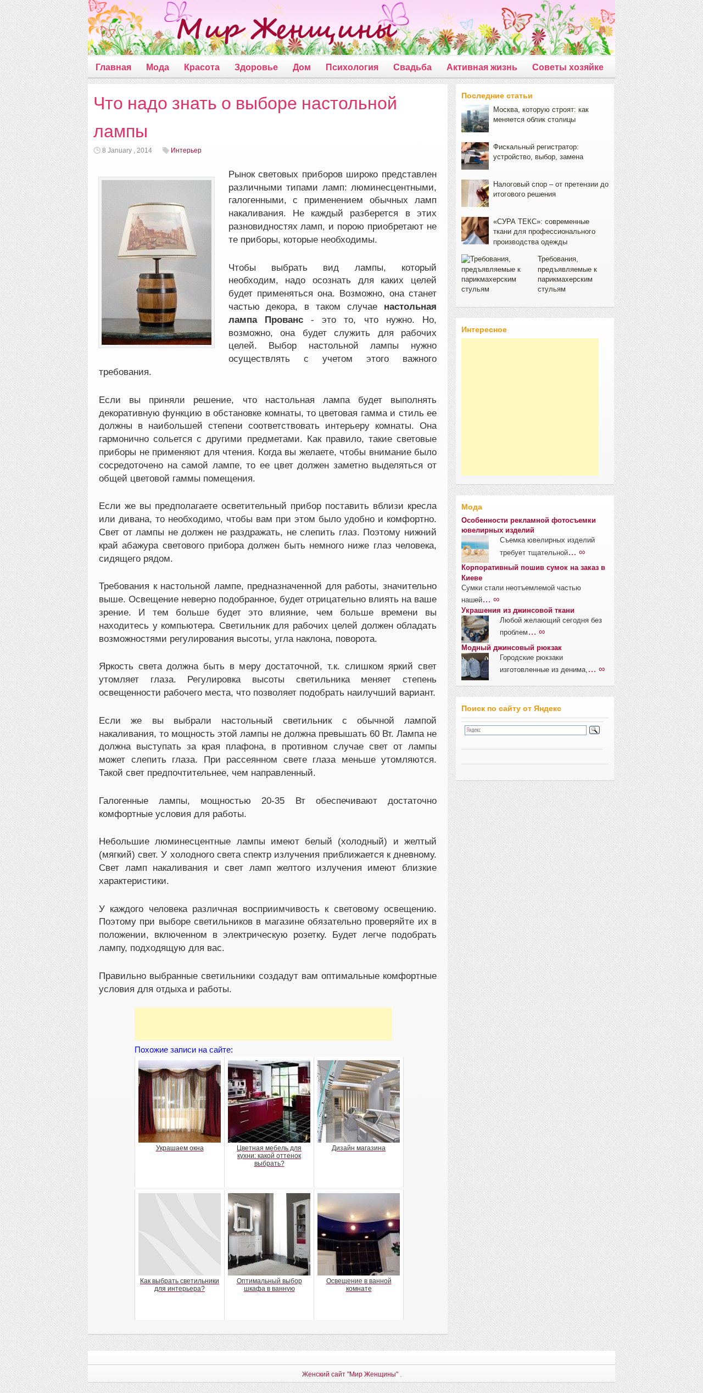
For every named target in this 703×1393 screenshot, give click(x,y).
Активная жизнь (482, 67)
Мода (157, 67)
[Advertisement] (263, 1024)
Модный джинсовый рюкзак (511, 648)
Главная (113, 67)
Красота (202, 67)
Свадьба (412, 67)
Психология (352, 67)
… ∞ (576, 552)
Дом (302, 67)
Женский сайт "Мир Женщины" (350, 1374)
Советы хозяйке (568, 67)
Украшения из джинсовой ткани (517, 610)
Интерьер (186, 150)
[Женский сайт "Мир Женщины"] (242, 29)
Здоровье (256, 67)
